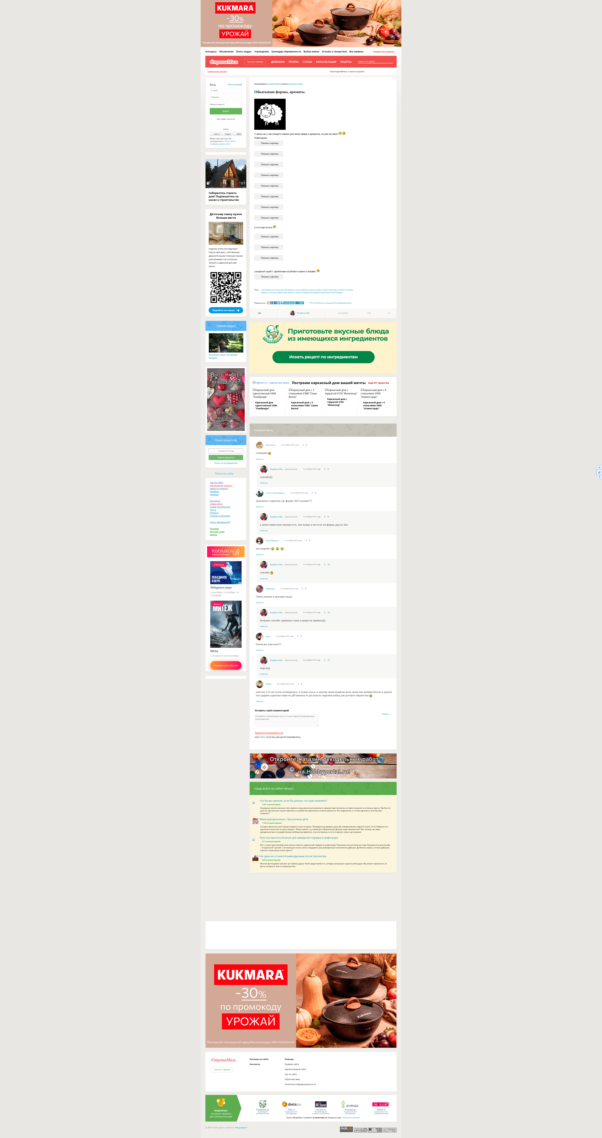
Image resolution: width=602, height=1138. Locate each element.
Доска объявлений (220, 522)
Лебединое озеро (221, 587)
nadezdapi (270, 588)
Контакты (255, 1064)
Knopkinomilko (273, 84)
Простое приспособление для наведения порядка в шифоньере (299, 837)
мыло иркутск (302, 289)
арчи (268, 636)
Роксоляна (270, 445)
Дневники (278, 61)
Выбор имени (311, 51)
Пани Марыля (272, 540)
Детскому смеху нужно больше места (226, 215)
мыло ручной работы (285, 289)
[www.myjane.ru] (320, 1108)
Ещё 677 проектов (378, 382)
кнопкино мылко (345, 289)
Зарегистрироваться (269, 733)
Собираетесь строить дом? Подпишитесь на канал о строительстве (224, 196)
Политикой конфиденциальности (222, 142)
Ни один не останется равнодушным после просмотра (293, 856)
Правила (214, 491)
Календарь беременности (286, 51)
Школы (213, 534)
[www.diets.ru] (291, 1108)
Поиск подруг (244, 51)
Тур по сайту (216, 482)
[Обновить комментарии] (599, 472)
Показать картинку (270, 143)
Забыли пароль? (217, 104)
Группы (293, 61)
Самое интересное (220, 506)
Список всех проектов (351, 1118)
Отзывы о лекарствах (334, 51)
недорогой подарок (311, 292)
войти (262, 736)
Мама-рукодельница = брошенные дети (284, 819)
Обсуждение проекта (221, 485)
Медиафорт (241, 1127)
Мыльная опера (295, 84)
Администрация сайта (295, 1069)
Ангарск (273, 292)
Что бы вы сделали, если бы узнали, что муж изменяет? (293, 800)
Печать (312, 302)
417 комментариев (271, 841)
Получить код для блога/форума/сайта (334, 303)
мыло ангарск (315, 289)
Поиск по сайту (224, 473)
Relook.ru (381, 1110)
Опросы (214, 512)
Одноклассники (228, 124)
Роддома (214, 528)
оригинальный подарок (332, 292)
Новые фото (216, 503)
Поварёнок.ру (262, 1110)
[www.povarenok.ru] (262, 1108)
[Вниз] (599, 477)
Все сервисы (356, 51)
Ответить (260, 459)
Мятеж (214, 651)
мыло (298, 292)
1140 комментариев (271, 823)
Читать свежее (255, 61)
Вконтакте (224, 124)
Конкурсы (211, 51)
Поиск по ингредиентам (226, 463)
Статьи (307, 61)
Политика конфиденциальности (300, 1084)
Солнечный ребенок (275, 493)
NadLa (268, 684)
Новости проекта (219, 488)
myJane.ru (321, 1110)
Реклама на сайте (259, 1059)
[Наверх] (599, 467)
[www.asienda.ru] (350, 1108)
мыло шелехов (329, 289)
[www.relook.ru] (381, 1108)
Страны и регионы (220, 515)
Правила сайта (292, 1064)
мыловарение (267, 289)
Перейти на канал (223, 310)
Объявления (226, 51)
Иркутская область (286, 292)
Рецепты (345, 61)
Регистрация (235, 84)
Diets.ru (291, 1110)
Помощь (214, 494)
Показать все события (226, 665)
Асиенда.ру (350, 1110)
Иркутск (265, 292)
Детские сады (217, 531)
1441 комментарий (271, 804)
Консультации (326, 61)
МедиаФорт (221, 1110)
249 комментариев (271, 860)
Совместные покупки (383, 51)
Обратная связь (292, 1079)
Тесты (213, 509)
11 (389, 313)
